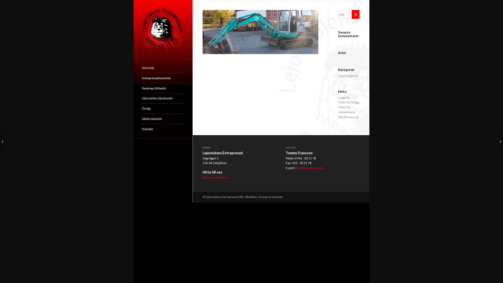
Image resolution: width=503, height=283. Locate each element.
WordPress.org (348, 117)
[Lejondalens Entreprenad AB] (163, 29)
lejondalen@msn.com (309, 168)
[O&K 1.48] (500, 141)
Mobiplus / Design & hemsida (264, 196)
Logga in (344, 97)
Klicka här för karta (215, 177)
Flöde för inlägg (348, 102)
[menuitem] (163, 68)
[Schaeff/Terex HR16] (3, 141)
